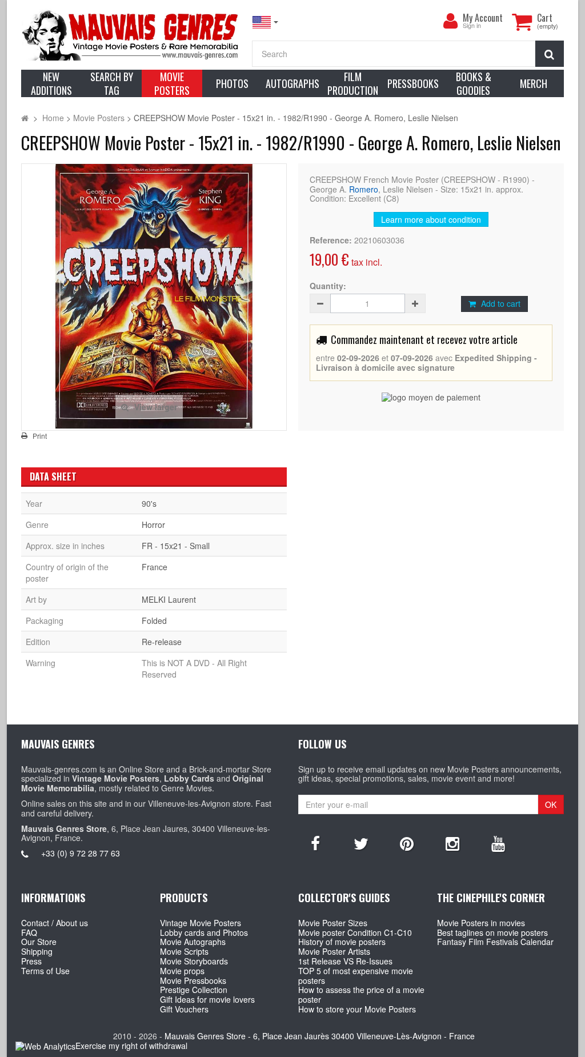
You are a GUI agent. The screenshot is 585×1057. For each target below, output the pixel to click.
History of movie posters (342, 941)
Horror (153, 524)
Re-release (162, 641)
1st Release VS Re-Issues (345, 961)
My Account (483, 17)
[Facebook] (315, 843)
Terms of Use (45, 970)
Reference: (331, 240)
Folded (154, 620)
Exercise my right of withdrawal (131, 1045)
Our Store (39, 941)
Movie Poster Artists (334, 951)
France (154, 566)
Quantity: (328, 286)
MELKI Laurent (169, 599)
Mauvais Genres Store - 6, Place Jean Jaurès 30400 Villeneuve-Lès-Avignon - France (320, 1036)
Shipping (37, 951)
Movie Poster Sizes (332, 922)
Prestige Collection (193, 989)
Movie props (182, 970)
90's (149, 503)
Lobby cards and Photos (204, 932)
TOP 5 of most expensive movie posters (355, 975)
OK (550, 804)
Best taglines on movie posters (492, 932)
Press (31, 961)
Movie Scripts (184, 951)
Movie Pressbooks (193, 980)
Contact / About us (54, 922)
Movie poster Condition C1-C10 (355, 932)
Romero (363, 189)
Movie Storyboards (194, 961)
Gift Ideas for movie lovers (207, 999)
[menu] (450, 21)
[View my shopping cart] (521, 22)
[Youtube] (498, 843)
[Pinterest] (407, 843)
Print (40, 436)
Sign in (472, 26)
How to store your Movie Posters (357, 1009)
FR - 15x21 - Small (176, 545)
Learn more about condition (431, 219)
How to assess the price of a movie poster (361, 994)
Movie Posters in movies (481, 922)
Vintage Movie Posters (200, 922)
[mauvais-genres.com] (131, 35)
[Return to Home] (25, 117)
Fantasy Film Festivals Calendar (495, 941)
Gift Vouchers (184, 1009)
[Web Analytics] (45, 1046)
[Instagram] (452, 843)
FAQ (29, 932)
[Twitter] (361, 843)
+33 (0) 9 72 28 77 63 (80, 853)
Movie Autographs (193, 941)
